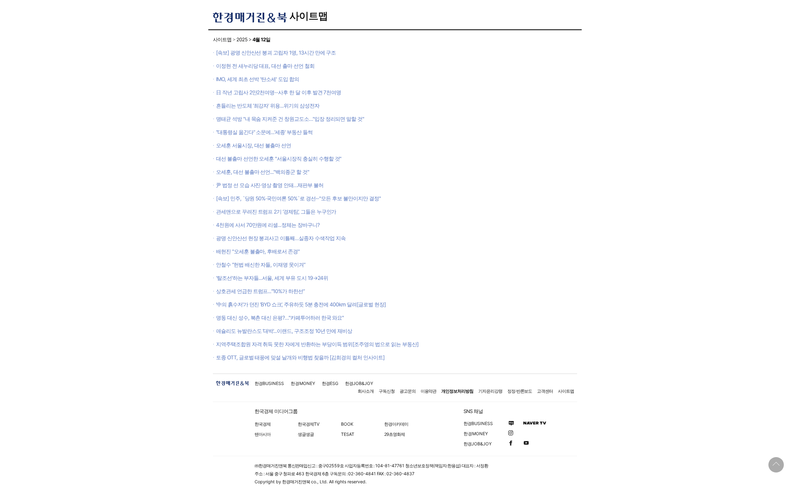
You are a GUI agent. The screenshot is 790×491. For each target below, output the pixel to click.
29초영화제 (394, 434)
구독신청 (387, 391)
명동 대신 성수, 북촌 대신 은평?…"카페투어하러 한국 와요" (280, 318)
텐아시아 (263, 434)
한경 (269, 383)
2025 (241, 39)
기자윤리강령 (490, 391)
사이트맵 (308, 16)
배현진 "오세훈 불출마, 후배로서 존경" (258, 251)
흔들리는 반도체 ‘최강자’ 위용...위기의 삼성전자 (267, 106)
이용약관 (429, 391)
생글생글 (306, 434)
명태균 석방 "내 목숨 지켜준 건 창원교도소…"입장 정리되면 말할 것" (290, 119)
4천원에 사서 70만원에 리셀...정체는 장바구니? (268, 225)
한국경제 (263, 424)
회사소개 (366, 391)
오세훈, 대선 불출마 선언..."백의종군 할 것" (262, 172)
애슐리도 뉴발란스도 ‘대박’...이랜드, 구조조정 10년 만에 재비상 (284, 331)
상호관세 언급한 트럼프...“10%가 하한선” (260, 291)
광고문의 (408, 391)
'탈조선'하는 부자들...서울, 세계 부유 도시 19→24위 (272, 278)
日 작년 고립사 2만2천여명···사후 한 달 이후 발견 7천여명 (278, 92)
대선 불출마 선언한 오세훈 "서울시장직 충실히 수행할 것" (278, 159)
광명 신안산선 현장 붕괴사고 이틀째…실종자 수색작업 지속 (280, 238)
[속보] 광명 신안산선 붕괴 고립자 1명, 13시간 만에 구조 (276, 53)
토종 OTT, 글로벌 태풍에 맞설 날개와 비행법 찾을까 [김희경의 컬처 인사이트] (300, 357)
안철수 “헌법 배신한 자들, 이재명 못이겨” (260, 265)
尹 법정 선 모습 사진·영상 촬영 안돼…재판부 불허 (269, 185)
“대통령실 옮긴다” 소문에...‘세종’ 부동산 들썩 (264, 132)
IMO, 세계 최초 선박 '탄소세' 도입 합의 (257, 79)
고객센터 (545, 391)
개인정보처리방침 (457, 391)
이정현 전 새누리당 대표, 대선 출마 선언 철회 (265, 66)
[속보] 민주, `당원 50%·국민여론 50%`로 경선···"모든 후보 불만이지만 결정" (298, 198)
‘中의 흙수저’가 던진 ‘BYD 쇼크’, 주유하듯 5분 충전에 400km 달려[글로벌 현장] (300, 304)
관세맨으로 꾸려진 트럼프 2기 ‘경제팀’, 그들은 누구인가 (276, 212)
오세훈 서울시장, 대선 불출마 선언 (253, 145)
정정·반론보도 (519, 391)
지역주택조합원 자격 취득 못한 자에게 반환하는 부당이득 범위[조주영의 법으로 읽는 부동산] (317, 344)
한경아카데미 (396, 424)
